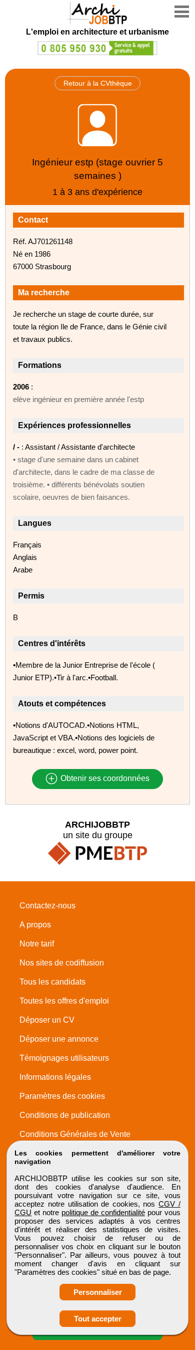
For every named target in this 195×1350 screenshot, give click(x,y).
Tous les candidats (53, 982)
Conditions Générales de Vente (75, 1134)
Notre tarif (37, 943)
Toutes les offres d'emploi (64, 1001)
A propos (35, 924)
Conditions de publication (65, 1115)
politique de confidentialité (103, 1212)
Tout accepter (98, 1318)
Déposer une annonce (59, 1039)
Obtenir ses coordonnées (104, 779)
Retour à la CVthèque (98, 83)
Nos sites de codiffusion (62, 962)
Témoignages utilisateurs (64, 1058)
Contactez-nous (48, 905)
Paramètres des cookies (62, 1096)
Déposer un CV (47, 1020)
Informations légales (55, 1077)
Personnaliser (98, 1292)
